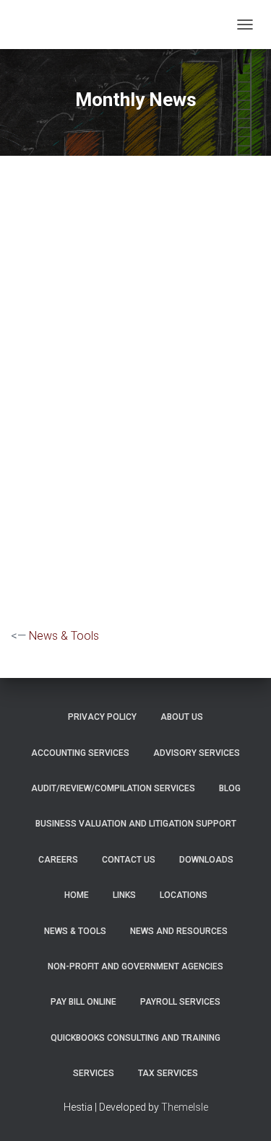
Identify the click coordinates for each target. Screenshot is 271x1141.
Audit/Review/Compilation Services (113, 788)
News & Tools (64, 636)
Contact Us (128, 860)
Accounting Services (80, 753)
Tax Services (168, 1073)
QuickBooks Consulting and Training (135, 1038)
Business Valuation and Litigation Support (135, 824)
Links (124, 895)
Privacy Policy (102, 717)
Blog (230, 788)
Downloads (206, 860)
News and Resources (179, 931)
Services (93, 1073)
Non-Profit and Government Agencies (135, 966)
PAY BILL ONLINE (83, 1002)
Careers (58, 860)
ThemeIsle (184, 1107)
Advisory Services (196, 753)
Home (76, 895)
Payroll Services (180, 1002)
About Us (181, 717)
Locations (183, 895)
